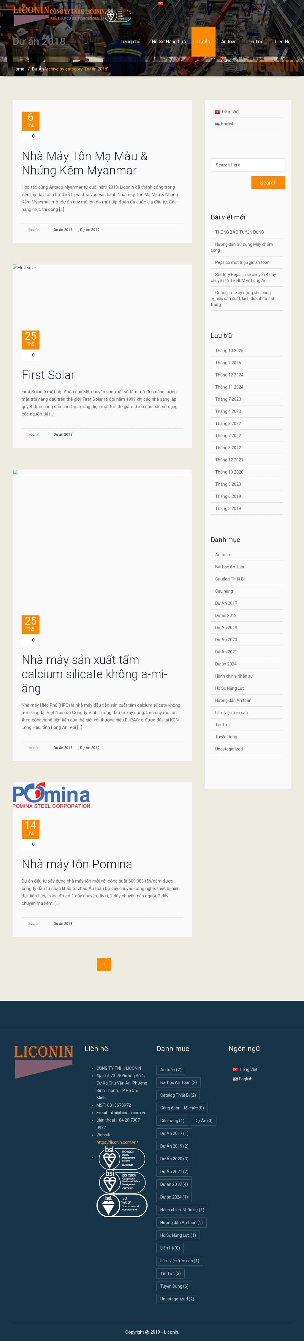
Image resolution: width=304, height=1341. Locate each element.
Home (18, 69)
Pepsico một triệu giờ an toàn (242, 262)
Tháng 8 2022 (228, 423)
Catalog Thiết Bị (230, 579)
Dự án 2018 (63, 230)
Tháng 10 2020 (229, 472)
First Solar (48, 375)
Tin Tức (255, 41)
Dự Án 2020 (226, 639)
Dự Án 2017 (226, 603)
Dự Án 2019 (89, 230)
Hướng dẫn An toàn (233, 700)
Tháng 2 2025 (228, 362)
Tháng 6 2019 (228, 496)
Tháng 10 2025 (229, 350)
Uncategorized (229, 749)
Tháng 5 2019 (228, 508)
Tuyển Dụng (226, 736)
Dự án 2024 (226, 664)
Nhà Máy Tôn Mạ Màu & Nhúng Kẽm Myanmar (85, 163)
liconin (33, 230)
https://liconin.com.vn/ (117, 1142)
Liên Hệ (282, 41)
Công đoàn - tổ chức (182, 1108)
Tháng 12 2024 (229, 375)
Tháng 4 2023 (228, 411)
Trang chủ (130, 41)
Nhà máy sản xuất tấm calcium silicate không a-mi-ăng (94, 674)
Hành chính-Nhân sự (234, 676)
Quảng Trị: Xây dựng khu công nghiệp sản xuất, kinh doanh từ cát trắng (242, 298)
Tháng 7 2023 (228, 399)
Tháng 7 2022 (228, 435)
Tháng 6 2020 (228, 484)
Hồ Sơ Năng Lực (169, 41)
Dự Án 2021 (226, 651)
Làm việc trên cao (231, 712)
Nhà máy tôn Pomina (77, 864)
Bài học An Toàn (230, 566)
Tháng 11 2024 (229, 387)
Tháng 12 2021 (229, 460)
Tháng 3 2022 (228, 447)
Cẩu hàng (224, 591)
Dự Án (203, 41)
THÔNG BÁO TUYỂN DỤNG (239, 232)
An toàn (229, 41)
